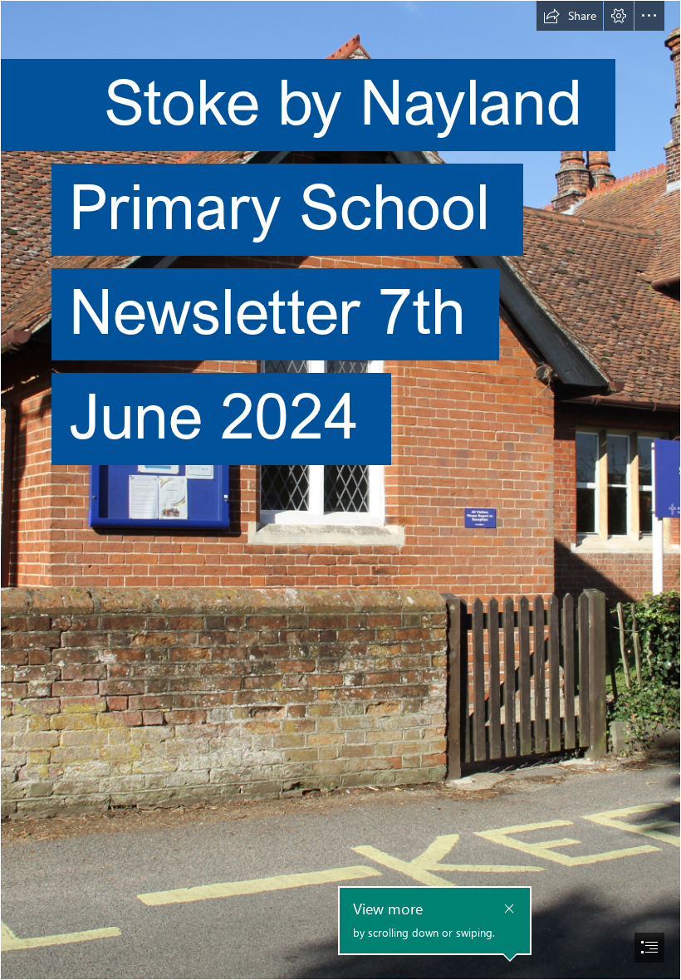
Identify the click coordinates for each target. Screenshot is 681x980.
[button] (569, 16)
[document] (340, 490)
